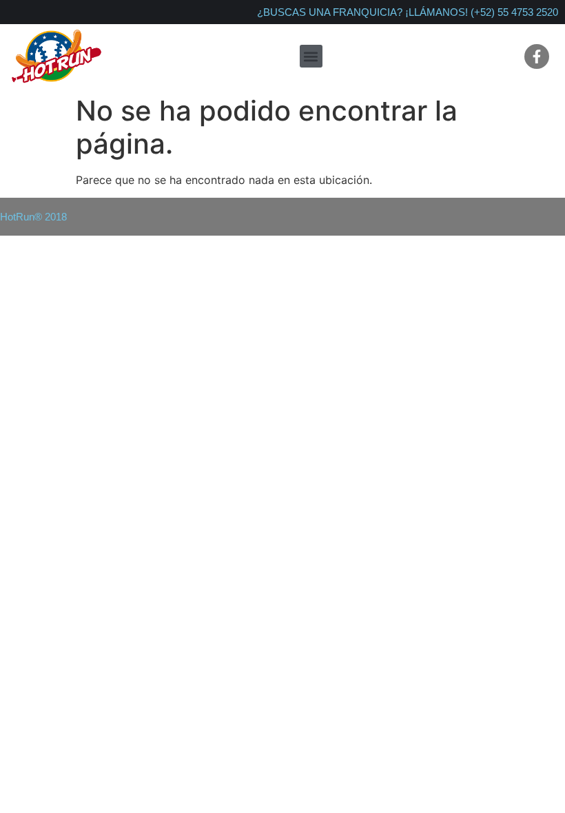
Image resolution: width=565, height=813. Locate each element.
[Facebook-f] (536, 56)
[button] (311, 56)
